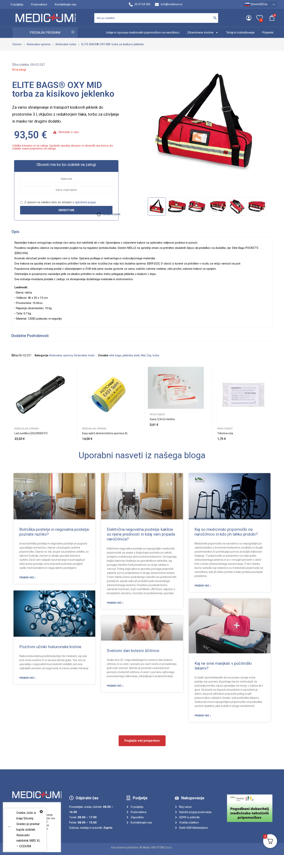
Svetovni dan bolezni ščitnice (133, 650)
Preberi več (269, 436)
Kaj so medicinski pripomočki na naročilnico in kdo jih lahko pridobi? (226, 532)
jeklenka (128, 355)
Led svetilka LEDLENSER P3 (31, 433)
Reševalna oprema (61, 355)
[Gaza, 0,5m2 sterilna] (176, 388)
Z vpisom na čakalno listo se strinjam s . (60, 202)
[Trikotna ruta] (243, 395)
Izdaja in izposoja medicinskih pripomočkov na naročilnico (142, 32)
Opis (15, 231)
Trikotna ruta (225, 433)
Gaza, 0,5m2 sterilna (162, 419)
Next (267, 128)
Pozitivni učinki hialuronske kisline (50, 646)
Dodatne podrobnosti (30, 335)
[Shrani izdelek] (67, 379)
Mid (143, 355)
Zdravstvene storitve (200, 32)
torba (155, 355)
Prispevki (267, 32)
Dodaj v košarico (67, 436)
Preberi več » (27, 577)
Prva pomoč (157, 414)
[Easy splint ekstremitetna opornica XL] (108, 395)
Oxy (149, 355)
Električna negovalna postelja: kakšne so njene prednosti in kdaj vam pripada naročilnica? (141, 534)
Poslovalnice (39, 4)
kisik (136, 355)
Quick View (67, 371)
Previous (147, 128)
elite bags (115, 355)
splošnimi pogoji (85, 202)
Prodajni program (45, 32)
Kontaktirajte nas (65, 4)
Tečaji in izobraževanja (240, 32)
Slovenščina (258, 4)
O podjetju (17, 4)
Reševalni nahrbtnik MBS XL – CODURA (28, 840)
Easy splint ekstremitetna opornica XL (105, 433)
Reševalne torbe (84, 355)
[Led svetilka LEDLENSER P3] (41, 395)
